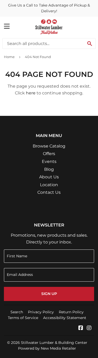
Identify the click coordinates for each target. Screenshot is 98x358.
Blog (49, 169)
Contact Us (49, 192)
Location (49, 184)
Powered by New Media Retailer (47, 348)
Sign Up (49, 293)
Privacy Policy (41, 312)
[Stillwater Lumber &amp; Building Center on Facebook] (80, 328)
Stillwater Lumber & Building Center (54, 342)
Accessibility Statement (64, 318)
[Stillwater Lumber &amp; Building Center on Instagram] (89, 328)
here (31, 92)
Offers (49, 153)
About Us (49, 176)
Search (16, 312)
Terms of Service (23, 318)
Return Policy (71, 312)
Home (9, 57)
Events (49, 161)
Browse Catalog (49, 146)
